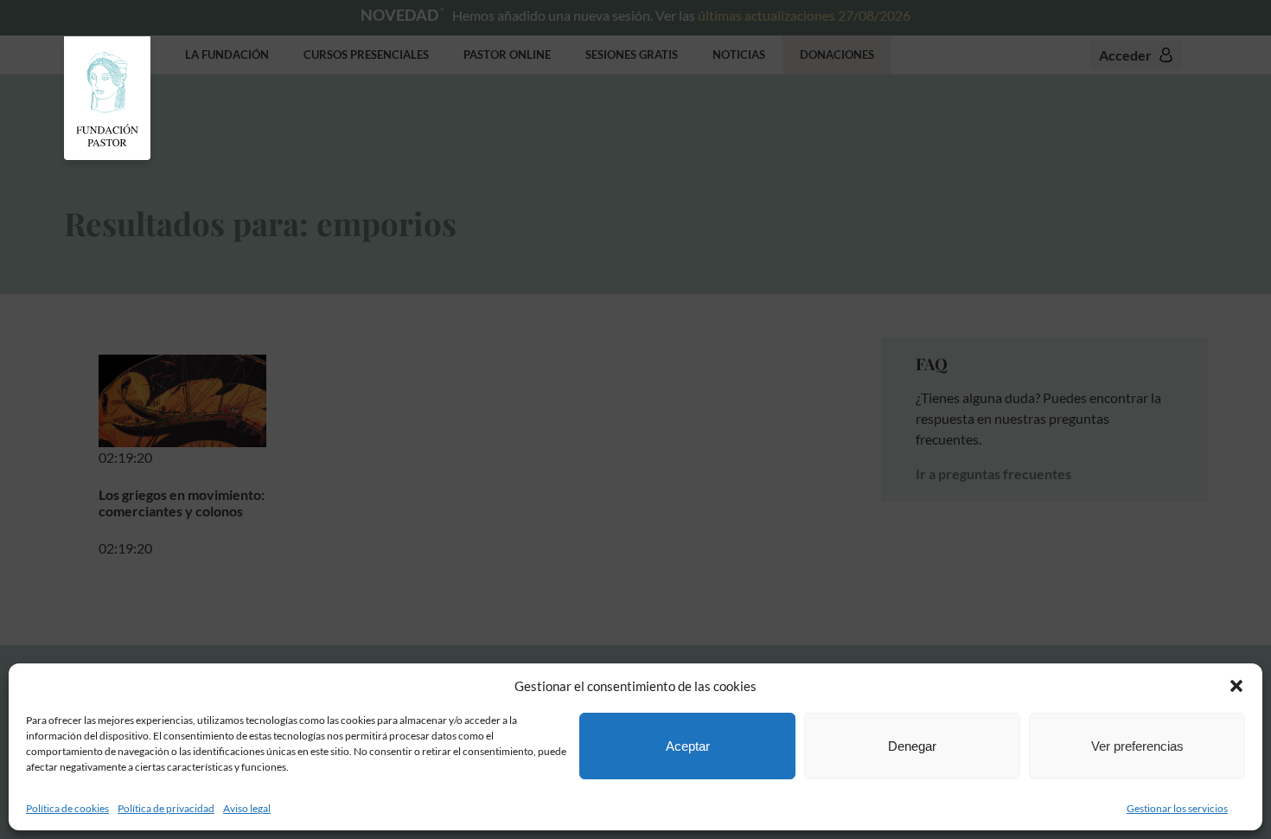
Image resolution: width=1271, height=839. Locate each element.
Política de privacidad (166, 808)
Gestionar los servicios (1177, 808)
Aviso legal (247, 808)
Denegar (912, 746)
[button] (1236, 686)
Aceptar (688, 746)
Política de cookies (67, 808)
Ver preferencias (1137, 746)
